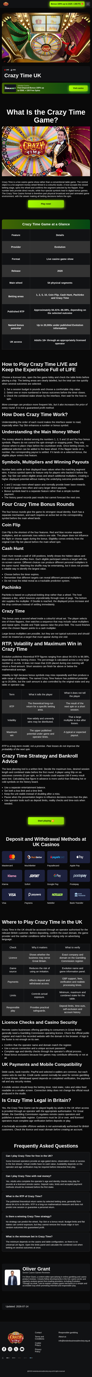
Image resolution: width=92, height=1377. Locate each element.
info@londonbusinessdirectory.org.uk (74, 1341)
